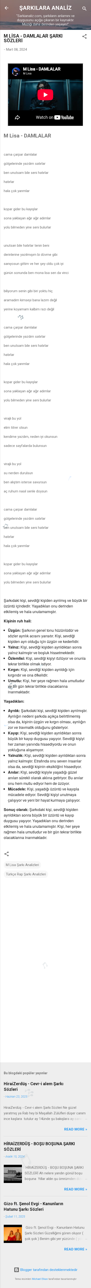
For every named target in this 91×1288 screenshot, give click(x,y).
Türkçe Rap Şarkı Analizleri (26, 874)
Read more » (75, 1129)
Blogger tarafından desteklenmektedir (48, 1270)
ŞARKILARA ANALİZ (45, 8)
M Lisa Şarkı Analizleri (22, 865)
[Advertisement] (45, 1022)
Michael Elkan (40, 1279)
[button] (84, 37)
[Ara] (84, 9)
